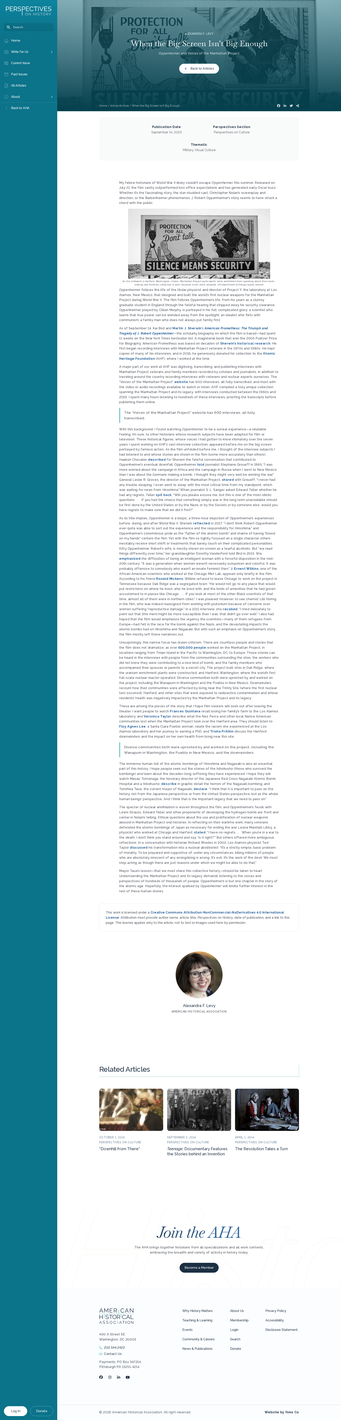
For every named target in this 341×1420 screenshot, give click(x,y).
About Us (237, 1311)
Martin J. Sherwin (186, 328)
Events (187, 1330)
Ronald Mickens (169, 579)
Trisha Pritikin (222, 731)
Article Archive (119, 105)
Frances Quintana (185, 711)
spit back (164, 495)
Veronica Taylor (157, 716)
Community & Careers (198, 1339)
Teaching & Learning (197, 1320)
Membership (239, 1320)
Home (103, 105)
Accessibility (274, 1320)
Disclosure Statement (281, 1330)
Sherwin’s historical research (245, 343)
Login (234, 1330)
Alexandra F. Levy (199, 33)
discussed (139, 847)
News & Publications (197, 1349)
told (200, 464)
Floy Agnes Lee (132, 726)
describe (169, 784)
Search (235, 1339)
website (181, 382)
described (157, 460)
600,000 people (192, 647)
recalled (230, 609)
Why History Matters (197, 1311)
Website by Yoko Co (282, 1412)
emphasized (130, 559)
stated (200, 832)
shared (228, 480)
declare (200, 789)
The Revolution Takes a (261, 1148)
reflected (201, 523)
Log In (15, 1411)
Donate (41, 1411)
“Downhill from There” (119, 1148)
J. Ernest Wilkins (245, 569)
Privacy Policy (275, 1311)
